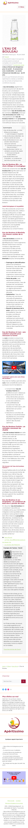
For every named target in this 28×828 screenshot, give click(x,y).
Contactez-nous (18, 65)
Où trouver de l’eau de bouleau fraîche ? (13, 153)
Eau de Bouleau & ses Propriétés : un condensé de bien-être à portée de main (13, 158)
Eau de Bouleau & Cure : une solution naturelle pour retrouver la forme (13, 141)
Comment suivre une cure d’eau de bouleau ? (14, 146)
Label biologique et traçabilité (15, 134)
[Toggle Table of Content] (22, 128)
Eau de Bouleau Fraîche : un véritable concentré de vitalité (13, 150)
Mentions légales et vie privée (14, 803)
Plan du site (10, 800)
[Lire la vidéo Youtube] (14, 367)
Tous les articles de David (12, 649)
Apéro (4, 666)
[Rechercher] (23, 681)
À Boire (9, 666)
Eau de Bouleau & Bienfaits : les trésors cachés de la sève (14, 137)
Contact (18, 800)
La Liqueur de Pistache (12, 544)
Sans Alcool (8, 537)
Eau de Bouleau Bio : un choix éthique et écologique (13, 131)
